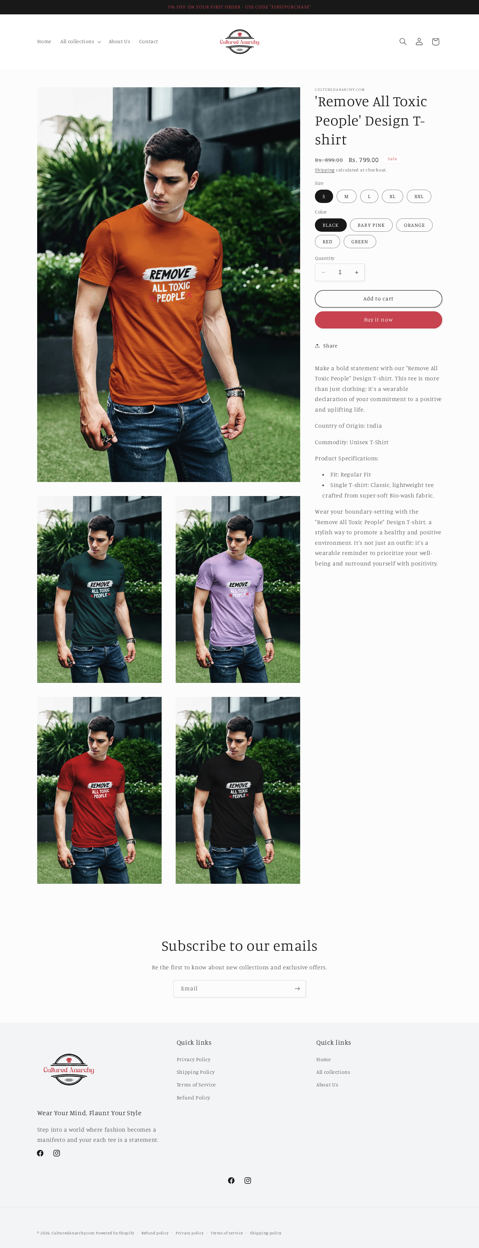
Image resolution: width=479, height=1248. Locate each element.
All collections (333, 1072)
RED (327, 241)
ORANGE (414, 225)
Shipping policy (266, 1232)
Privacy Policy (194, 1059)
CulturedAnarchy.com (73, 1232)
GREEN (359, 241)
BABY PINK (371, 225)
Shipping (325, 169)
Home (323, 1059)
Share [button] (330, 345)
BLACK (331, 225)
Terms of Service (196, 1084)
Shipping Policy (196, 1072)
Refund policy (155, 1232)
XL (393, 196)
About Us (327, 1084)
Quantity (324, 258)
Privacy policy (189, 1232)
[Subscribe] (297, 988)
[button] (80, 41)
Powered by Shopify (115, 1232)
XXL (419, 196)
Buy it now (378, 319)
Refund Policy (193, 1097)
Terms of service (227, 1232)
